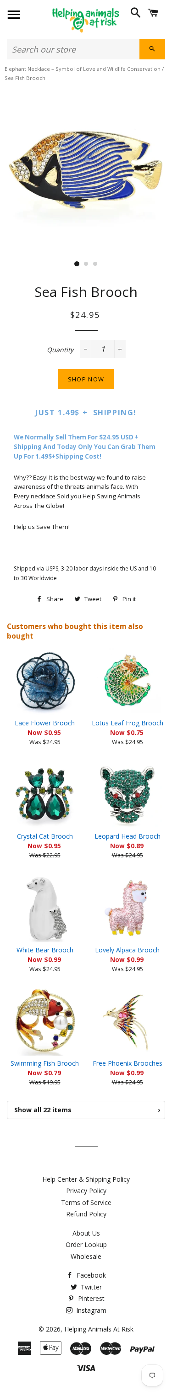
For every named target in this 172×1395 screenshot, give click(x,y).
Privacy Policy (86, 1190)
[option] (86, 168)
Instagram (90, 1310)
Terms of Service (86, 1202)
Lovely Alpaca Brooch (127, 950)
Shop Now (86, 379)
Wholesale (86, 1256)
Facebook (90, 1275)
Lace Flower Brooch (45, 723)
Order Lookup (86, 1244)
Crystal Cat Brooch (45, 836)
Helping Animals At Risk (98, 1329)
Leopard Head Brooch (127, 836)
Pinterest (90, 1298)
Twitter (90, 1287)
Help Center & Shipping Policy (86, 1179)
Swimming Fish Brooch (45, 1063)
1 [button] (77, 264)
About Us (86, 1233)
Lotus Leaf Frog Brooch (127, 723)
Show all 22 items (87, 1109)
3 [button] (95, 264)
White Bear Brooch (45, 950)
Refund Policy (86, 1214)
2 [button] (86, 264)
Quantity (60, 349)
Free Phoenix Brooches (127, 1063)
